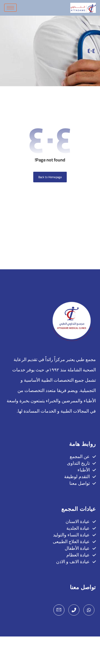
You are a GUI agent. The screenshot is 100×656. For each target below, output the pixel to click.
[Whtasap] (88, 610)
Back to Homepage (50, 177)
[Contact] (73, 610)
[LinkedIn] (58, 610)
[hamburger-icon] (10, 8)
